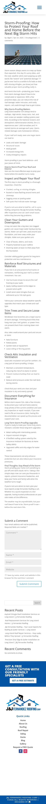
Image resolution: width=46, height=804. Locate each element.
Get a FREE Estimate (23, 680)
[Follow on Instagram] (25, 751)
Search (37, 603)
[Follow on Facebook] (21, 751)
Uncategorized (31, 38)
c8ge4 (9, 38)
